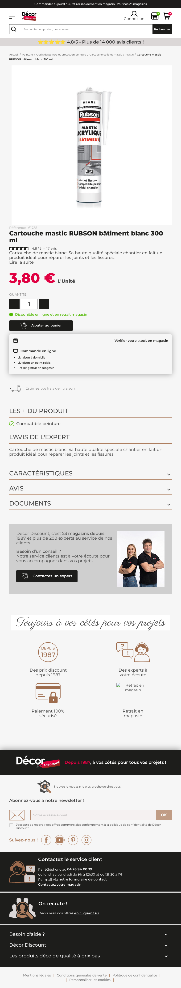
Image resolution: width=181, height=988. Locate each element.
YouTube (60, 840)
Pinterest (73, 840)
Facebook (46, 840)
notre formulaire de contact (83, 879)
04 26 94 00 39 (79, 869)
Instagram (86, 840)
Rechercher (162, 29)
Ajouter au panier (46, 325)
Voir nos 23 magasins (132, 4)
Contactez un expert (52, 576)
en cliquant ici (86, 913)
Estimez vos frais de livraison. (50, 388)
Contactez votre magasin (60, 884)
